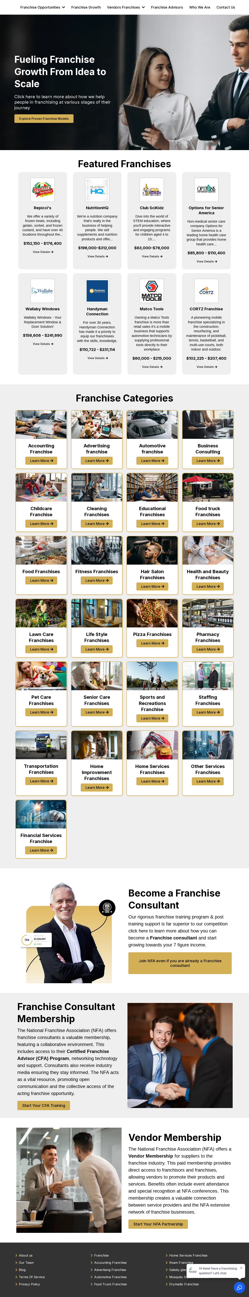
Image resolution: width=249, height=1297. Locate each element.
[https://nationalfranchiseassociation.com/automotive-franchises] (152, 424)
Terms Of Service (32, 1277)
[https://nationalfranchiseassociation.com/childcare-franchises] (41, 487)
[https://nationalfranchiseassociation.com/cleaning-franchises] (96, 487)
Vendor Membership (174, 1137)
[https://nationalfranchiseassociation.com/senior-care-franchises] (96, 676)
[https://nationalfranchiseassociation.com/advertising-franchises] (96, 424)
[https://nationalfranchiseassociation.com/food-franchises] (41, 550)
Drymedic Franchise (184, 1284)
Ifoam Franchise (181, 1263)
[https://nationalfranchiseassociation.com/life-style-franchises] (96, 613)
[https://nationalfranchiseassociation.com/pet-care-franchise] (41, 676)
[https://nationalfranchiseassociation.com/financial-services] (41, 814)
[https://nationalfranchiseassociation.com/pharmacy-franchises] (207, 613)
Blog (22, 1270)
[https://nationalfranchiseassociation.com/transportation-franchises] (41, 745)
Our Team (26, 1263)
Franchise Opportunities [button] (40, 7)
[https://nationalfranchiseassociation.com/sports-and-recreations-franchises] (152, 676)
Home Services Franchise (188, 1255)
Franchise (101, 1255)
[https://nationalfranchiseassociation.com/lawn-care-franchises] (41, 613)
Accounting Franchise (110, 1263)
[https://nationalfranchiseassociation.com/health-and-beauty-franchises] (207, 550)
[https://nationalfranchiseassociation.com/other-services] (207, 745)
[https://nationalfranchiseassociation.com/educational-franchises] (152, 487)
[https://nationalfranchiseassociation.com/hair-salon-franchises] (152, 550)
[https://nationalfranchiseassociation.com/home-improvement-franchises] (96, 745)
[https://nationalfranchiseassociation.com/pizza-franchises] (152, 613)
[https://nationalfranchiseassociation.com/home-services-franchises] (152, 745)
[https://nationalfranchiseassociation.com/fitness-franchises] (96, 550)
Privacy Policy (29, 1284)
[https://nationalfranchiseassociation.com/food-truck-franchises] (207, 487)
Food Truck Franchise (110, 1284)
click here (138, 930)
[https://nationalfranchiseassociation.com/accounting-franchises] (41, 424)
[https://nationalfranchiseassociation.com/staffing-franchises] (207, 676)
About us (25, 1255)
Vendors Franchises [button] (124, 7)
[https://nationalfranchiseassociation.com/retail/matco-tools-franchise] (151, 291)
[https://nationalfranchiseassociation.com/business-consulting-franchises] (207, 424)
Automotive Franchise (110, 1277)
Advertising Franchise (110, 1270)
